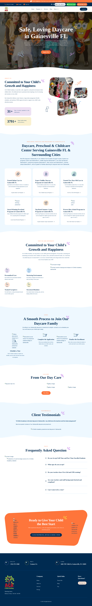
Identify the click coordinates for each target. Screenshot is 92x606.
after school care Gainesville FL (55, 162)
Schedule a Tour (15, 351)
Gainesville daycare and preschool (42, 424)
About (55, 9)
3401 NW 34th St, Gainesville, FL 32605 (73, 564)
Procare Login (72, 4)
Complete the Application (46, 339)
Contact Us (33, 564)
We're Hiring (61, 4)
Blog (51, 9)
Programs (38, 9)
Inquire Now (82, 4)
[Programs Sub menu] (41, 9)
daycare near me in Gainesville (61, 164)
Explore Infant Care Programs (17, 192)
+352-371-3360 (14, 564)
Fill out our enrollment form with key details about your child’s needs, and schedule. (46, 344)
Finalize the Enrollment (76, 339)
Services (38, 586)
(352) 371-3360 (9, 4)
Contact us (83, 9)
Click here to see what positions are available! (47, 1)
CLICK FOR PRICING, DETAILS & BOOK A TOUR (46, 535)
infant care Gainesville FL (32, 160)
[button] (66, 458)
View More (46, 393)
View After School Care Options (73, 221)
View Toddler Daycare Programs (45, 192)
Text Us (27, 4)
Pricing (38, 589)
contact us (57, 327)
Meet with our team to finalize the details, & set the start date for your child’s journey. (76, 343)
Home (32, 9)
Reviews (46, 9)
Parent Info (59, 580)
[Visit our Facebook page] (51, 4)
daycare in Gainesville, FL (31, 158)
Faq (58, 586)
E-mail (19, 4)
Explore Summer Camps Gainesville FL (45, 221)
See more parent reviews (22, 424)
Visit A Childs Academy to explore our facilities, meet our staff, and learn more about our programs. (15, 355)
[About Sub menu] (57, 9)
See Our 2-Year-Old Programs (73, 192)
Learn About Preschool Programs (17, 219)
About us (39, 583)
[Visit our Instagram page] (53, 4)
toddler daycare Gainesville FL (48, 160)
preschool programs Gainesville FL (37, 162)
